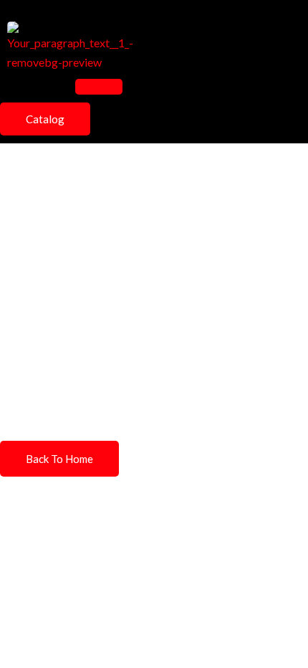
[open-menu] (98, 87)
